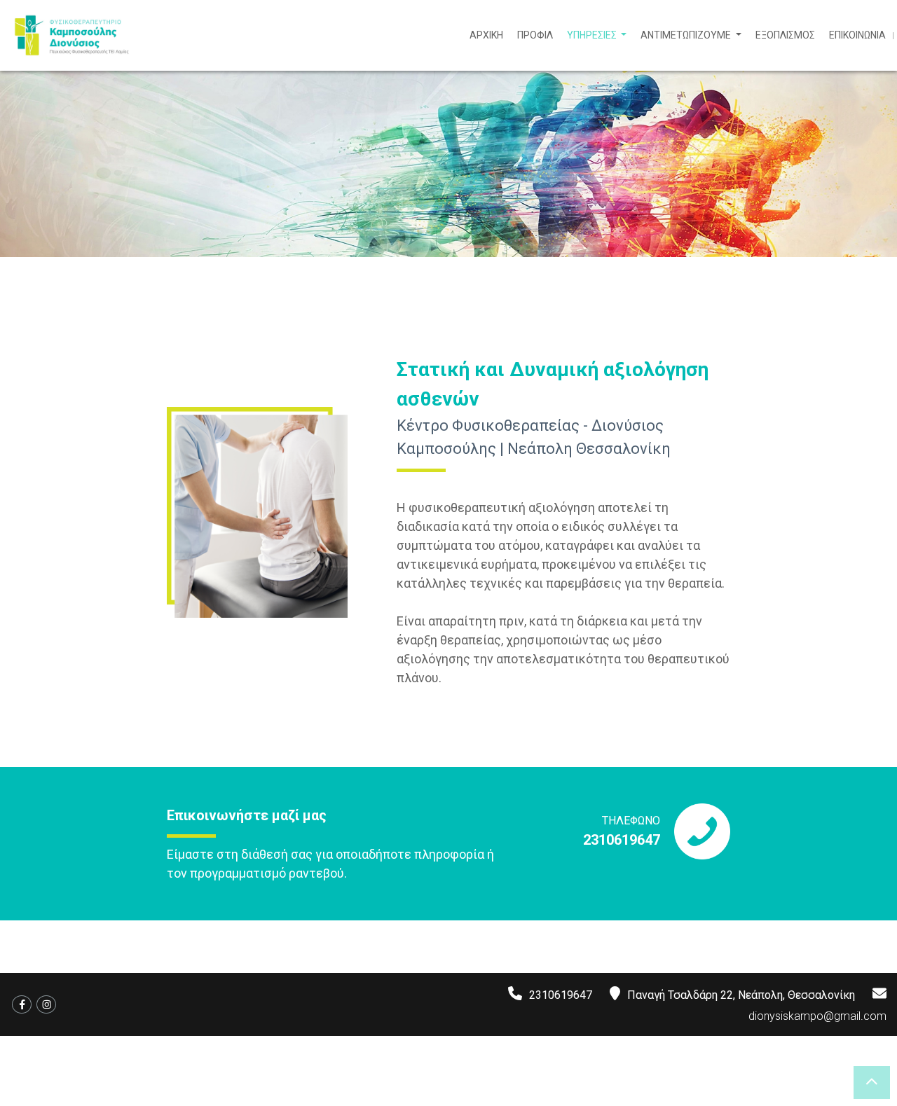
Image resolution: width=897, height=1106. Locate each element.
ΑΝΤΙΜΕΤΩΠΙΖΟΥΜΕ (687, 35)
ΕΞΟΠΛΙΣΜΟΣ (785, 35)
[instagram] (46, 1004)
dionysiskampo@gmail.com (817, 1016)
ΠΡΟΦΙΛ (535, 35)
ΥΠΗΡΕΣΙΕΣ (593, 35)
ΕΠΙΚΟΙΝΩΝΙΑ (857, 35)
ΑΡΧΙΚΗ (486, 35)
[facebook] (22, 1004)
